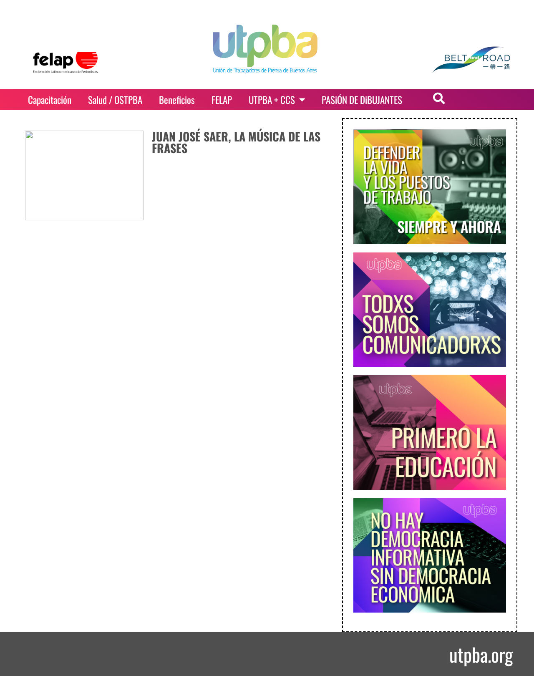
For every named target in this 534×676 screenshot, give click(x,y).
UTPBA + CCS (272, 100)
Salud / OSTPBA (115, 100)
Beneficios (177, 100)
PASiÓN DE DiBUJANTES (362, 100)
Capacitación (49, 100)
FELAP (222, 100)
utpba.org (481, 654)
